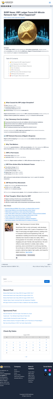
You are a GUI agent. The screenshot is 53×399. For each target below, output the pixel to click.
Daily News (22, 17)
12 (19, 345)
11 (13, 345)
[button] (51, 6)
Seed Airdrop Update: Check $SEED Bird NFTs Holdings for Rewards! (21, 220)
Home (15, 373)
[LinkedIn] (16, 258)
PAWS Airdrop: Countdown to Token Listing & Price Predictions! (20, 211)
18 (13, 347)
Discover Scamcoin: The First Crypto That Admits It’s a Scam (17, 313)
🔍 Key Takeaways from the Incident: (18, 64)
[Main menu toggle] (50, 2)
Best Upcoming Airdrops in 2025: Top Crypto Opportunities (17, 323)
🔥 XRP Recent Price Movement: (17, 73)
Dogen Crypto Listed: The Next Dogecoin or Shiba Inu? (18, 216)
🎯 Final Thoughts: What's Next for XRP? (19, 75)
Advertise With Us (18, 378)
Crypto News (17, 17)
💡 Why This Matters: (15, 68)
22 (39, 347)
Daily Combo (31, 375)
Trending (30, 382)
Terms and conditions (19, 376)
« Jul (26, 356)
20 (26, 347)
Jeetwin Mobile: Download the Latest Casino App (15, 318)
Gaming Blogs (31, 377)
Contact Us (17, 371)
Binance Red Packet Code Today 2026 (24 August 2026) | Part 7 (18, 293)
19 (19, 347)
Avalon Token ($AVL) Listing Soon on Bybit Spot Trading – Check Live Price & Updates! (25, 213)
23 (46, 347)
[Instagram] (4, 6)
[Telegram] (8, 6)
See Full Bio (29, 252)
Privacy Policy (17, 374)
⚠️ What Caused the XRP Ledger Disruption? (20, 62)
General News (31, 378)
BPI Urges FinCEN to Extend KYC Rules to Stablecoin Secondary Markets (20, 302)
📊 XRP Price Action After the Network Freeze (20, 71)
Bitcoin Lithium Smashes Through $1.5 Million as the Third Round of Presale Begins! (22, 320)
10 (6, 345)
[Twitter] (6, 6)
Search (5, 279)
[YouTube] (10, 6)
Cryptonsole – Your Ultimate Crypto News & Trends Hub (16, 316)
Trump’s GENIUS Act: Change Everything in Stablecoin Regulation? (20, 218)
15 (39, 345)
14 (33, 345)
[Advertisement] (26, 90)
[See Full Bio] (33, 252)
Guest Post (30, 380)
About (15, 369)
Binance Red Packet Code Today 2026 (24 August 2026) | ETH (18, 295)
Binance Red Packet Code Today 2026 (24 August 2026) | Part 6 (18, 297)
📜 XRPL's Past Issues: (15, 70)
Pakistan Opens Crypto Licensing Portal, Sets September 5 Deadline (19, 300)
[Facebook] (2, 6)
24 (6, 350)
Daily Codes (31, 373)
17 (6, 347)
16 (46, 345)
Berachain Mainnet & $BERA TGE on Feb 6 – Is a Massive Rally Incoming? (22, 208)
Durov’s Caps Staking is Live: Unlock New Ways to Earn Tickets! (20, 210)
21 (33, 347)
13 (26, 345)
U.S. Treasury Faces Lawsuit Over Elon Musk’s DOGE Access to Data (21, 215)
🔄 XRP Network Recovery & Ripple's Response (21, 66)
